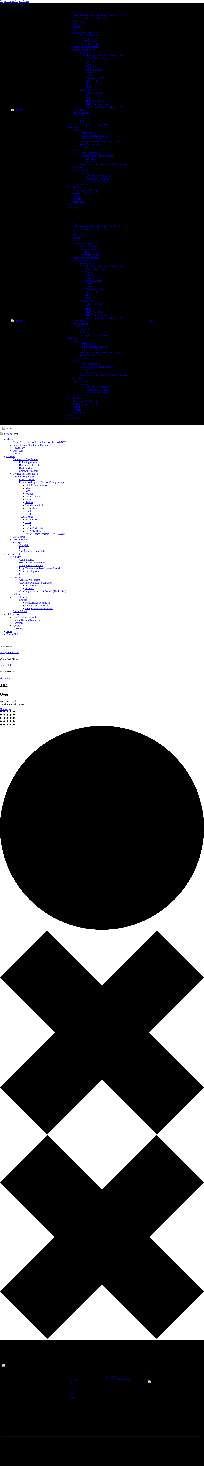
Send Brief (5, 665)
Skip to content (7, 1)
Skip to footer (22, 1)
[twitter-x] (2, 639)
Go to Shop (6, 678)
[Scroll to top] (2, 1467)
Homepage (5, 709)
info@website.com (9, 652)
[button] (107, 428)
